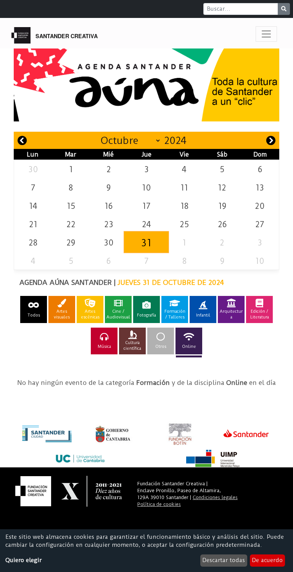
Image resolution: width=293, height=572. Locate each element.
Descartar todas (223, 560)
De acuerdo (267, 560)
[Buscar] (284, 9)
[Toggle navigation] (266, 34)
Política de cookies (159, 504)
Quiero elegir (23, 560)
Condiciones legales (215, 497)
